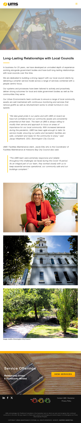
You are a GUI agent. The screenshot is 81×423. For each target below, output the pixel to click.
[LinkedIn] (4, 398)
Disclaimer (71, 398)
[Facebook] (8, 398)
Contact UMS (61, 398)
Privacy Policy (66, 401)
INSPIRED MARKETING (66, 420)
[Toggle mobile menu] (77, 4)
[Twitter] (12, 398)
